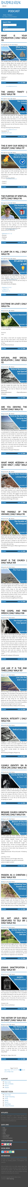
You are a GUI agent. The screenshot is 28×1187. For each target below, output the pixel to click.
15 (13, 1070)
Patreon (6, 1085)
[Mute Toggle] (21, 82)
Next (9, 1071)
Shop (4, 1132)
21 (24, 1070)
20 (22, 1070)
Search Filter (7, 22)
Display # (5, 27)
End (12, 1071)
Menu (3, 6)
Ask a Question (6, 1135)
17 (16, 1070)
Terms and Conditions (7, 1138)
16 (14, 1070)
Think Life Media (8, 1084)
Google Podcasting (9, 1096)
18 (18, 1070)
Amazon (6, 1087)
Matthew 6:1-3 (6, 291)
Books (4, 1133)
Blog (4, 1127)
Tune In (6, 1102)
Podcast (4, 1129)
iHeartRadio (7, 1104)
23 (7, 1071)
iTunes (6, 1098)
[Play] (2, 82)
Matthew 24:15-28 (7, 133)
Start (6, 1070)
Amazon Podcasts (9, 1106)
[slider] (24, 83)
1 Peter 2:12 (5, 289)
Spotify (6, 1100)
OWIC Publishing (10, 1178)
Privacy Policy (6, 1136)
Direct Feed (7, 1095)
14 (11, 1070)
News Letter (7, 1082)
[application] (14, 83)
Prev (8, 1070)
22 (5, 1071)
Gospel (4, 1130)
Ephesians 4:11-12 (7, 233)
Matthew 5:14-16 (6, 287)
